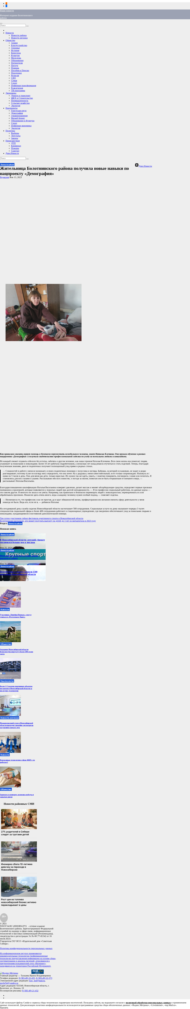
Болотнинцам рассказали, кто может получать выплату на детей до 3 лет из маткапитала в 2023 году (48, 521)
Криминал (16, 146)
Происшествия (13, 141)
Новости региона (19, 38)
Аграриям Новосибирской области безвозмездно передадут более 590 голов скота (16, 651)
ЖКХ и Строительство (22, 98)
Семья (14, 80)
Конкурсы (16, 53)
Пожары (15, 148)
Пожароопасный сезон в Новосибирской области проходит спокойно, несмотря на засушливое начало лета (16, 725)
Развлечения (17, 88)
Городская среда (18, 110)
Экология (15, 105)
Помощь (15, 68)
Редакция (4, 177)
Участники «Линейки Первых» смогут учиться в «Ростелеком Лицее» (15, 616)
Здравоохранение (19, 115)
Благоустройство (19, 45)
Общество (10, 40)
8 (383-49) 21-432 (30, 990)
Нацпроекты (12, 108)
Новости (10, 33)
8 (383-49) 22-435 (27, 978)
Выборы (15, 133)
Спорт (14, 83)
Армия (14, 43)
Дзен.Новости (12, 153)
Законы (14, 138)
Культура (15, 55)
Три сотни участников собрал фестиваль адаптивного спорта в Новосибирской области (41, 518)
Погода (14, 65)
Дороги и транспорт (20, 95)
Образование (17, 60)
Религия (15, 75)
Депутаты (15, 136)
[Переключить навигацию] (1, 23)
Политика (10, 131)
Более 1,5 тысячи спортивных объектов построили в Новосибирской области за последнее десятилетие (16, 688)
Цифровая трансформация (23, 85)
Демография (17, 113)
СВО (13, 78)
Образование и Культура (22, 121)
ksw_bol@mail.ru (37, 980)
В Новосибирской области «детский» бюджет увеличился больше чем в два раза (22, 541)
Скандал (15, 151)
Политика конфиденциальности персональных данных (26, 948)
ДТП (13, 143)
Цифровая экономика (21, 126)
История (15, 50)
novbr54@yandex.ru (9, 983)
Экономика (11, 93)
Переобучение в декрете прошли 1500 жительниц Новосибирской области (18, 573)
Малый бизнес (18, 118)
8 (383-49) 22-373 (44, 978)
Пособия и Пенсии (20, 70)
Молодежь (16, 58)
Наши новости (7, 10)
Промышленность (19, 100)
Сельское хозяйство (20, 103)
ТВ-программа (18, 90)
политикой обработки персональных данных (148, 1002)
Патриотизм (17, 63)
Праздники (16, 73)
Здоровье (15, 48)
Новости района (19, 35)
